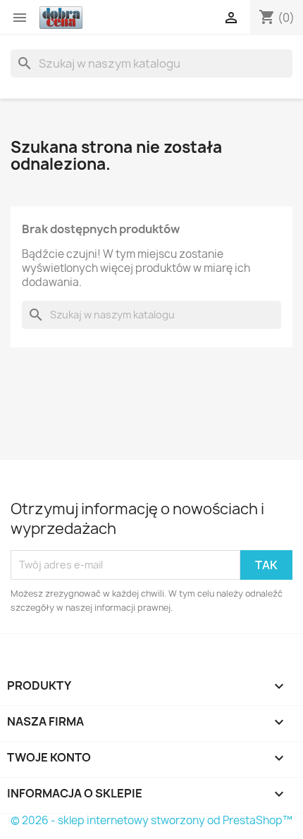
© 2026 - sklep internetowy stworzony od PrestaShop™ (151, 820)
